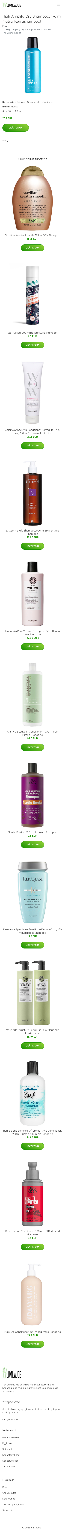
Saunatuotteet (10, 1460)
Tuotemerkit (8, 1466)
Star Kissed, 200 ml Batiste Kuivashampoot (33, 332)
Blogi (5, 1486)
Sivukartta (7, 1510)
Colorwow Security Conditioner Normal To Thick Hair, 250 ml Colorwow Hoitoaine (32, 431)
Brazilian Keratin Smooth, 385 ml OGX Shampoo (32, 235)
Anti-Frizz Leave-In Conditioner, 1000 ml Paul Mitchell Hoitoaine (32, 733)
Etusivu (6, 26)
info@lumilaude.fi (11, 1419)
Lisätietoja (15, 127)
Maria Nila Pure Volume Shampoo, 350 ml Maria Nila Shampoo (32, 632)
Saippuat (21, 102)
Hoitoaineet (46, 102)
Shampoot (33, 102)
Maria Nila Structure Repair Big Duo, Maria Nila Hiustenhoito (32, 1031)
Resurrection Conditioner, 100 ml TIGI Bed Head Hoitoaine (32, 1233)
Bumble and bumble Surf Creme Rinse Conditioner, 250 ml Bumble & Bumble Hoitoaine (32, 1132)
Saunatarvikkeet (11, 1454)
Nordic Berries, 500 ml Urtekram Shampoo (32, 832)
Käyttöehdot (9, 1498)
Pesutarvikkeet (10, 1437)
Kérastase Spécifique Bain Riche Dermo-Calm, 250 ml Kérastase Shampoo (32, 931)
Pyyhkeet (7, 1443)
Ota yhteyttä (9, 1492)
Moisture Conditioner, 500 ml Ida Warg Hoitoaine (32, 1331)
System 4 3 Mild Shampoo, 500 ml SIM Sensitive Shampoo (32, 532)
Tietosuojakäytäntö (13, 1504)
